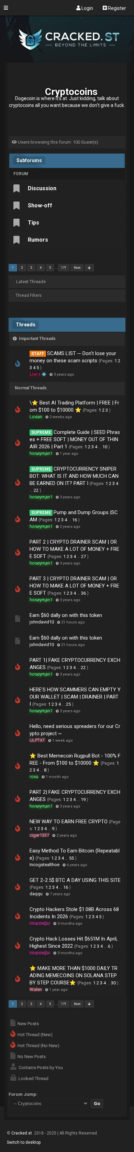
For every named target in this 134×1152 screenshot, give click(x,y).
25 (68, 704)
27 (83, 556)
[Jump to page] (89, 267)
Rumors (38, 240)
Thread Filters (28, 295)
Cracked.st (22, 1133)
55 (71, 858)
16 (74, 519)
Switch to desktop (24, 1142)
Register (116, 8)
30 (113, 982)
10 (104, 446)
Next (77, 267)
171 (63, 267)
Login (86, 8)
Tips (33, 222)
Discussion (42, 188)
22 (36, 490)
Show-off (40, 205)
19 (83, 799)
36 (83, 593)
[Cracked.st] (67, 59)
